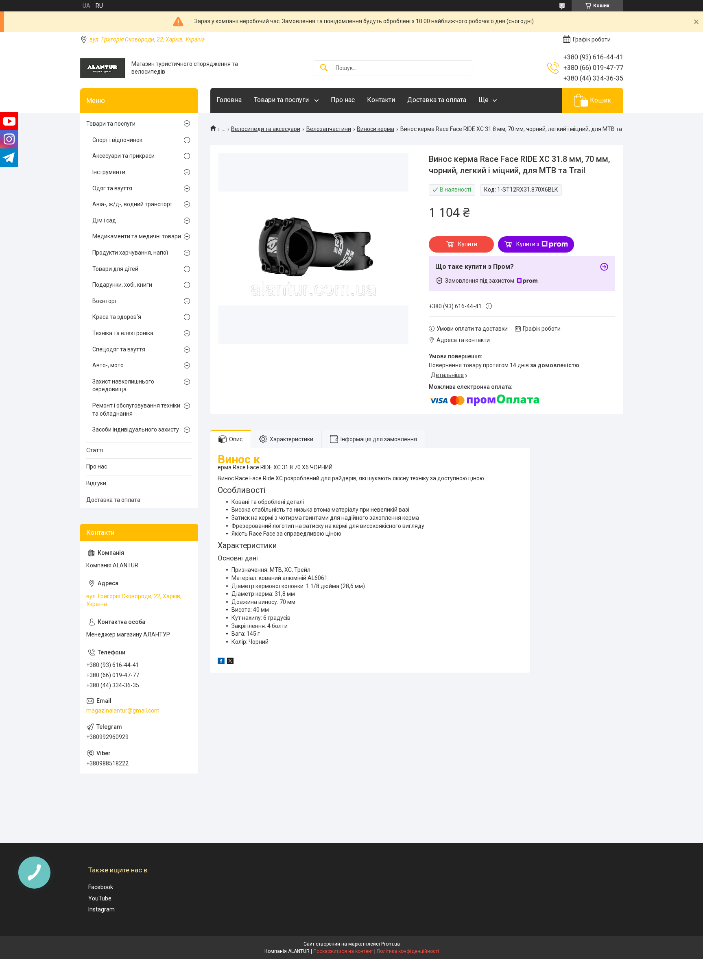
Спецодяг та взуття (118, 349)
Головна (229, 100)
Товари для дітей (115, 269)
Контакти (381, 100)
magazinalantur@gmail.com (122, 710)
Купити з (527, 244)
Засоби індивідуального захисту (135, 429)
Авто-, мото (108, 365)
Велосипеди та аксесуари (265, 129)
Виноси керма (375, 129)
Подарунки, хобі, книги (122, 284)
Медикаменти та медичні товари (136, 236)
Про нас (343, 100)
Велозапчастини (328, 129)
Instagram (101, 909)
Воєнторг (104, 301)
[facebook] (221, 662)
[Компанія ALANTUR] (102, 68)
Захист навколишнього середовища (123, 385)
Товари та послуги (282, 100)
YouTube (99, 898)
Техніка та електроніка (122, 333)
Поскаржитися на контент (343, 951)
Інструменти (108, 172)
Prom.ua (390, 944)
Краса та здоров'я (116, 317)
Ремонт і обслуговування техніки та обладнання (136, 409)
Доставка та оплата (436, 100)
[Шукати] (324, 68)
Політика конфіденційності (408, 951)
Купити (467, 244)
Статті (94, 450)
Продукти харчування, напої (130, 252)
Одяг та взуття (112, 188)
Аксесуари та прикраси (123, 156)
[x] (230, 662)
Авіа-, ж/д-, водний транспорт (132, 204)
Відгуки (96, 483)
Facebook (100, 887)
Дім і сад (104, 220)
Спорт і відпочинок (117, 140)
